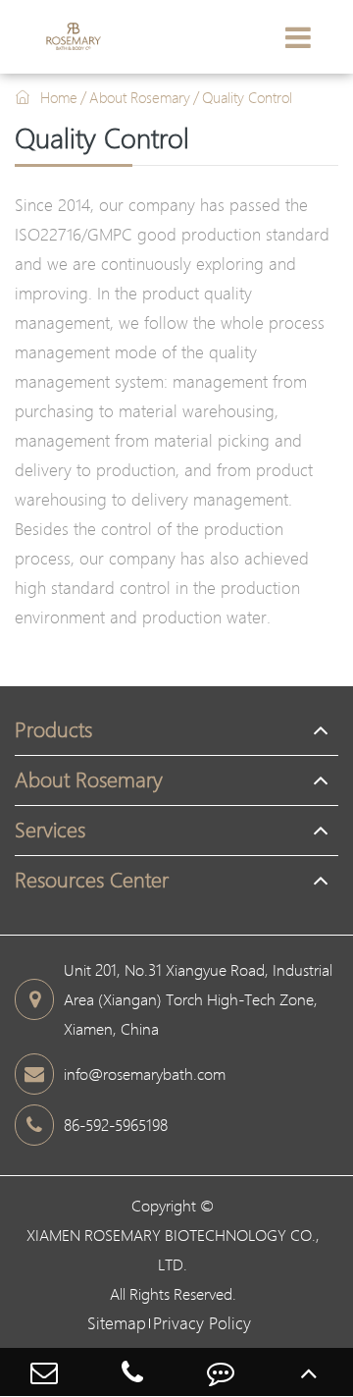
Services (50, 830)
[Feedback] (220, 1372)
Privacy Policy (202, 1323)
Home (58, 97)
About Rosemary (139, 97)
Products (53, 730)
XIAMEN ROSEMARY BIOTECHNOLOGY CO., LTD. (173, 1249)
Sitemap (116, 1323)
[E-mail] (44, 1372)
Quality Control (247, 97)
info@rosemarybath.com (145, 1074)
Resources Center (92, 880)
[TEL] (132, 1372)
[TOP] (309, 1372)
